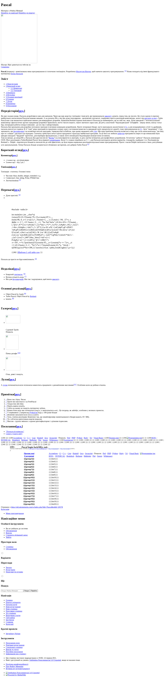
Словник (9, 622)
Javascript (53, 438)
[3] (20, 180)
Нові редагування (13, 607)
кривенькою (55, 140)
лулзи (5, 385)
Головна (9, 600)
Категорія (5, 509)
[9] (13, 298)
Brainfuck (16, 440)
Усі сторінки (11, 613)
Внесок (9, 533)
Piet (39, 440)
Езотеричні (68, 440)
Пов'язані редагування (15, 645)
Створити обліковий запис (17, 535)
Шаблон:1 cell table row (29, 252)
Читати (9, 567)
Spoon (45, 440)
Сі (126, 127)
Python (79, 438)
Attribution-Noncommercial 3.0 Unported (45, 660)
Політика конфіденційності (17, 664)
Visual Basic (98, 438)
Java (46, 438)
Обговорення (11, 531)
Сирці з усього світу (14, 434)
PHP (73, 438)
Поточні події (11, 605)
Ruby (86, 438)
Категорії (9, 624)
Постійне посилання (14, 652)
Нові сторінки (11, 609)
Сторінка (9, 547)
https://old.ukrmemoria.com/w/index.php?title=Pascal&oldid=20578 (37, 507)
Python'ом (34, 413)
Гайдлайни (10, 618)
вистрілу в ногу (150, 118)
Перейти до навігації (9, 13)
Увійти (8, 537)
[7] (25, 276)
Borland (33, 296)
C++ (29, 438)
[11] (75, 384)
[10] (19, 353)
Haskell (40, 438)
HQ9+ (153, 438)
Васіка (51, 138)
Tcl (91, 438)
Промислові (114, 438)
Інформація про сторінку (16, 654)
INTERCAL (6, 440)
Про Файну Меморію (14, 666)
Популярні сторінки (14, 611)
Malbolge (33, 440)
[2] (88, 144)
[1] (125, 71)
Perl (68, 438)
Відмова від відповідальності (18, 669)
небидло (121, 133)
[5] (36, 259)
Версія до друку (12, 649)
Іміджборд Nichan (13, 634)
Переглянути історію (14, 572)
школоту (108, 116)
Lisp (34, 438)
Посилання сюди (13, 643)
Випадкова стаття (13, 615)
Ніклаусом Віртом (83, 71)
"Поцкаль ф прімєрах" (15, 432)
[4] (19, 195)
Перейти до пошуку (27, 13)
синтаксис (18, 274)
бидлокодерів (17, 279)
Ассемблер (17, 438)
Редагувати (10, 570)
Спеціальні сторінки (14, 647)
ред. (21, 110)
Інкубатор (10, 620)
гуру (95, 131)
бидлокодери (18, 131)
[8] (25, 293)
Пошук (4, 586)
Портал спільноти (13, 602)
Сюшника (5, 67)
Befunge (24, 440)
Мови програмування (15, 513)
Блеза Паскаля (17, 74)
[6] (24, 274)
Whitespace (53, 440)
